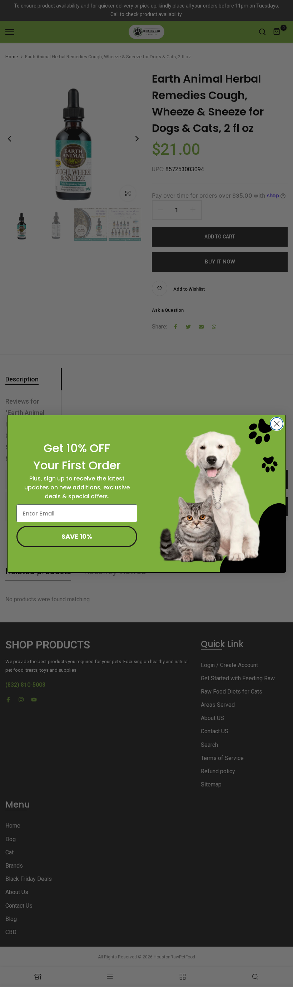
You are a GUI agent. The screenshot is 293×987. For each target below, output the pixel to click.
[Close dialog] (276, 424)
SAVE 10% (76, 536)
